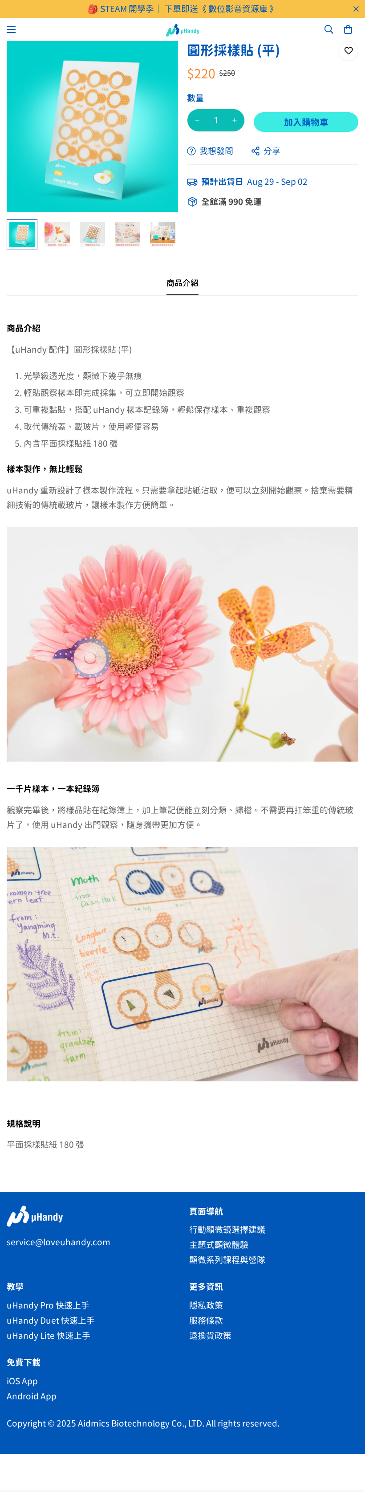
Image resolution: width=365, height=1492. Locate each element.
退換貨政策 (210, 1335)
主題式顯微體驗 (218, 1244)
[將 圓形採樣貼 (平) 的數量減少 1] (197, 120)
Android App (32, 1396)
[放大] (159, 60)
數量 (195, 98)
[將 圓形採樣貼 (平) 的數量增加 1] (234, 120)
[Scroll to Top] (347, 1443)
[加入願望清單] (348, 51)
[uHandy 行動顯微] (182, 30)
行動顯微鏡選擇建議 (227, 1229)
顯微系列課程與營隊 (227, 1260)
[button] (348, 29)
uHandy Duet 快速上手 (51, 1320)
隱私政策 (206, 1305)
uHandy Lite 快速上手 (48, 1335)
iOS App (22, 1381)
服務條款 (206, 1320)
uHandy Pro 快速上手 (48, 1305)
